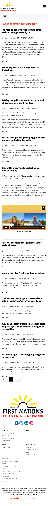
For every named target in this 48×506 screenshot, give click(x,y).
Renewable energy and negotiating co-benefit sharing (21, 169)
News (14, 38)
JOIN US (28, 447)
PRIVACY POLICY (6, 447)
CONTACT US (6, 445)
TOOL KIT (5, 459)
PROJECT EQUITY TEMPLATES (11, 471)
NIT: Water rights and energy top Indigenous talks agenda (24, 356)
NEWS (27, 430)
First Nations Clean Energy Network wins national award (21, 244)
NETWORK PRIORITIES (8, 438)
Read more (6, 61)
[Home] (8, 6)
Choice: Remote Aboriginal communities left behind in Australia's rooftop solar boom (23, 300)
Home (4, 16)
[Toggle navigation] (44, 6)
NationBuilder (35, 498)
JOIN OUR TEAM (30, 454)
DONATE (28, 452)
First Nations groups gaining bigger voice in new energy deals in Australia (23, 139)
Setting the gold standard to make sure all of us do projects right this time (23, 102)
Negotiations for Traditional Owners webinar (24, 273)
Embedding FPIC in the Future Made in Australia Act (20, 69)
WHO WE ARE (6, 435)
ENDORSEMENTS (7, 440)
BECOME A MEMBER (32, 449)
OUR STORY (5, 430)
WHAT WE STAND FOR (8, 433)
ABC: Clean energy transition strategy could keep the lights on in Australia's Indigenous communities (23, 326)
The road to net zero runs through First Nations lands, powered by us (21, 31)
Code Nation (28, 498)
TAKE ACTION (30, 445)
